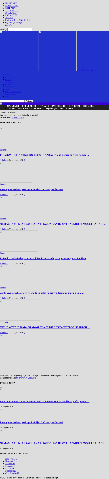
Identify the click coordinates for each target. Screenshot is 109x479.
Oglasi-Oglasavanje (13, 22)
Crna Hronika (12, 473)
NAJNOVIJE (11, 3)
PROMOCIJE (11, 15)
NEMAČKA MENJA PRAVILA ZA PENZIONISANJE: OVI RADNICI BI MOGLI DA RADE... (53, 224)
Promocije (10, 471)
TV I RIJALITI (11, 10)
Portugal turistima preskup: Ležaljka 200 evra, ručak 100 (31, 189)
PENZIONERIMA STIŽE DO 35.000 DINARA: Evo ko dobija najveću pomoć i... (44, 154)
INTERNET (10, 13)
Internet (3, 150)
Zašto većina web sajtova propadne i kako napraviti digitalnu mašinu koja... (42, 292)
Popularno (10, 466)
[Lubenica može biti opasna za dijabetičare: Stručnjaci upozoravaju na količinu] (19, 251)
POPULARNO (11, 6)
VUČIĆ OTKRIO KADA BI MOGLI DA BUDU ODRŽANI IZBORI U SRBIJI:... (45, 327)
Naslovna (10, 461)
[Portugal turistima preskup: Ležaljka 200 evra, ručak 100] (16, 182)
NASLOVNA (18, 117)
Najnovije (4, 322)
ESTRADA (10, 8)
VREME (9, 18)
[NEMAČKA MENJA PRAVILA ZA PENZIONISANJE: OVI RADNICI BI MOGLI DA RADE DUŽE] (20, 216)
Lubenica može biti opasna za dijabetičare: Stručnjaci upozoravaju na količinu (43, 258)
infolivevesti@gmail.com (25, 378)
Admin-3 (4, 160)
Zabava (8, 25)
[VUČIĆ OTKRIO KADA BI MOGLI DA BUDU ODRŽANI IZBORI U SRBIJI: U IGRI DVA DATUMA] (20, 320)
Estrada (9, 468)
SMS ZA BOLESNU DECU (17, 20)
